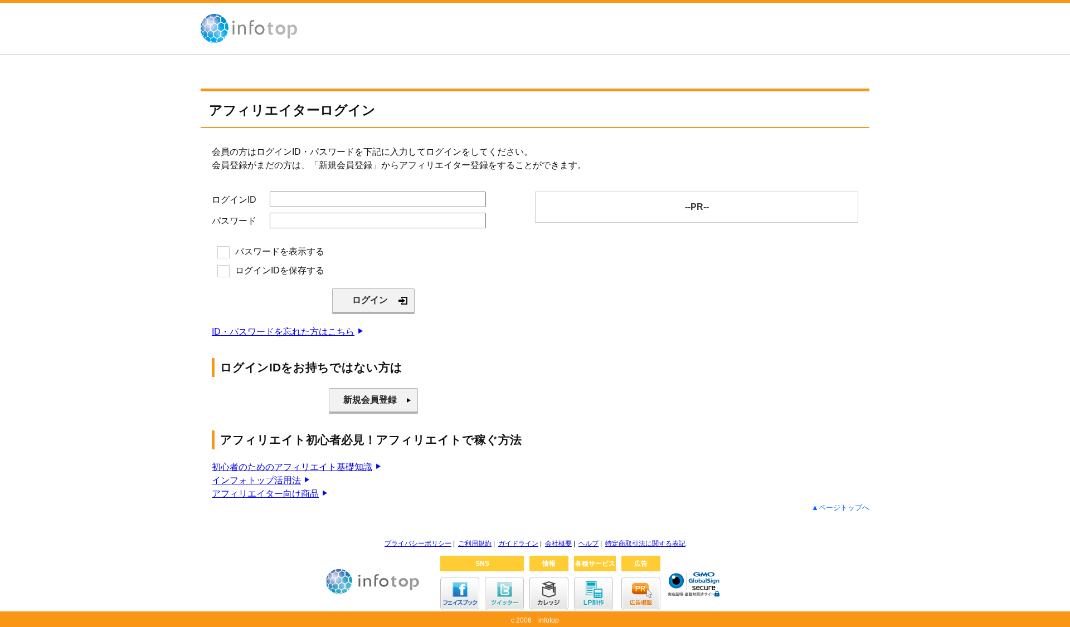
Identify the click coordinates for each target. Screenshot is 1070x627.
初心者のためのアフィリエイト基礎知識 (292, 467)
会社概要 (558, 543)
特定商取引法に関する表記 (645, 543)
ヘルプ (588, 543)
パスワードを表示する (279, 251)
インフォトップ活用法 (256, 480)
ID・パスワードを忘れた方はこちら (283, 331)
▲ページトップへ (840, 507)
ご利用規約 (475, 543)
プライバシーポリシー (418, 543)
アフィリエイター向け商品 (265, 493)
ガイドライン (518, 543)
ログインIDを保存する (279, 270)
